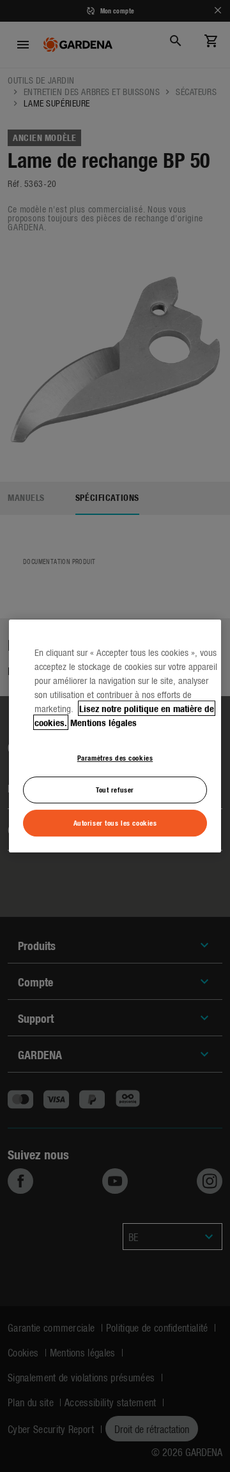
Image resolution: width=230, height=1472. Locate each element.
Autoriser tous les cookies (115, 822)
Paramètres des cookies (115, 757)
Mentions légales (103, 722)
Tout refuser (115, 790)
